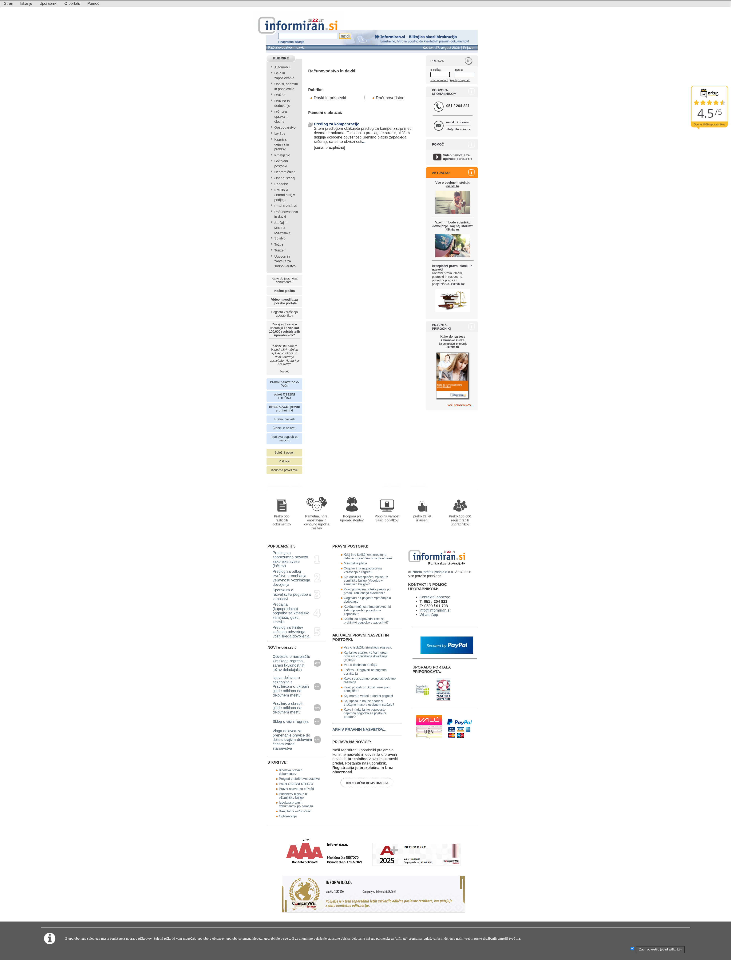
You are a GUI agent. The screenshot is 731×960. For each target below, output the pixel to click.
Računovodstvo (390, 97)
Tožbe (278, 244)
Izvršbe (279, 133)
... (364, 141)
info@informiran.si (458, 129)
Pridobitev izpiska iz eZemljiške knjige (293, 795)
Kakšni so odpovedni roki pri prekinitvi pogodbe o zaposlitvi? (366, 620)
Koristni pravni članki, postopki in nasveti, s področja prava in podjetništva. (452, 275)
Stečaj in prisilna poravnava (282, 227)
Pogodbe (281, 184)
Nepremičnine (284, 172)
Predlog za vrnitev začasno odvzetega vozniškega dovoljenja (291, 631)
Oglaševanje (288, 816)
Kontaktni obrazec (435, 597)
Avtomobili (282, 67)
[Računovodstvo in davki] (395, 486)
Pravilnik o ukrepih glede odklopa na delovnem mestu (288, 707)
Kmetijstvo (282, 155)
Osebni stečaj (284, 178)
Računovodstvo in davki (286, 47)
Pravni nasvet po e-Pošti (296, 788)
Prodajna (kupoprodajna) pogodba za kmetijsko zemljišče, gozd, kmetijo (291, 613)
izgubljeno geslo (460, 80)
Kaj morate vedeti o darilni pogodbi (368, 695)
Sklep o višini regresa (291, 721)
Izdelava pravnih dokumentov (290, 771)
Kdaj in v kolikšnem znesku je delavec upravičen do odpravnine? (368, 556)
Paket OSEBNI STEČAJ (296, 783)
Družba (279, 95)
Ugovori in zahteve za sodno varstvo (285, 261)
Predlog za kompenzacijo (336, 124)
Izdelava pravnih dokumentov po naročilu (296, 804)
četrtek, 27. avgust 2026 (441, 48)
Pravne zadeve (285, 206)
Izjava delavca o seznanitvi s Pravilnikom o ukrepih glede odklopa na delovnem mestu (291, 686)
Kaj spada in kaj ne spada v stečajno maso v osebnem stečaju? (369, 702)
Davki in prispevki (330, 97)
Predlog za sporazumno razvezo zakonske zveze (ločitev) (290, 559)
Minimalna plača (355, 563)
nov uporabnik (439, 80)
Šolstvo (280, 238)
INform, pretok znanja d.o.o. (433, 572)
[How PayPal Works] (447, 652)
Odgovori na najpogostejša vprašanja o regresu (363, 570)
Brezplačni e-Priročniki (295, 811)
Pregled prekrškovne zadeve (299, 778)
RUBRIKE (281, 58)
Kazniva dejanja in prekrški (281, 144)
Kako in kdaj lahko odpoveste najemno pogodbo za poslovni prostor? (365, 713)
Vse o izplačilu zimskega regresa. (368, 647)
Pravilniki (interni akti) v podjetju (284, 195)
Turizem (280, 250)
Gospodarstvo (285, 127)
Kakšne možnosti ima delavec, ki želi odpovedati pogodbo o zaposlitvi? (367, 610)
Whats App (429, 615)
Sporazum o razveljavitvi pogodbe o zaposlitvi (292, 594)
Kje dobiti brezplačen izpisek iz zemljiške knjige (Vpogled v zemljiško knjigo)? (366, 580)
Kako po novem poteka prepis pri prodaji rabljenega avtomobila (367, 591)
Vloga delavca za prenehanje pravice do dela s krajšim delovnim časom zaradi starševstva (292, 739)
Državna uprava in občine (281, 116)
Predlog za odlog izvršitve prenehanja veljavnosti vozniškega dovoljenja (291, 578)
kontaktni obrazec (457, 122)
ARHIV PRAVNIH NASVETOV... (359, 729)
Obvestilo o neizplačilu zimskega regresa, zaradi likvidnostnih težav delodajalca (291, 663)
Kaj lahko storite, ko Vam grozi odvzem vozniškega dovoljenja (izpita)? (365, 656)
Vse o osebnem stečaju (360, 664)
